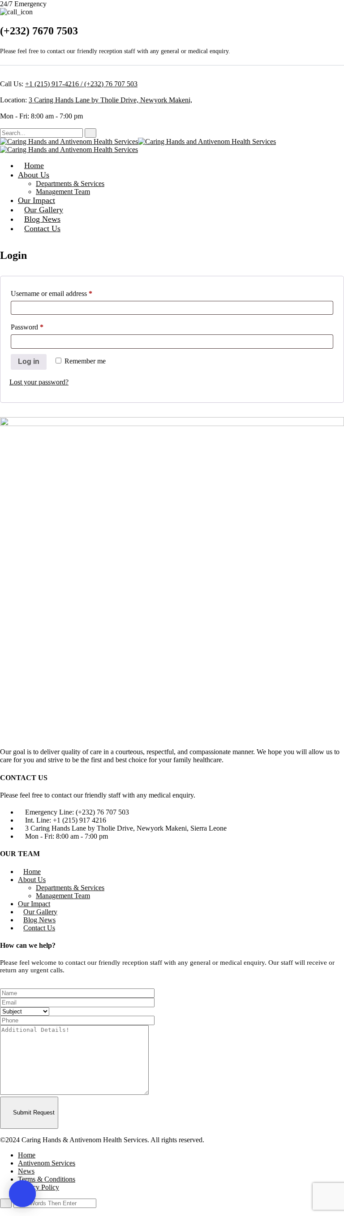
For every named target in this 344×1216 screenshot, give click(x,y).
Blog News (42, 219)
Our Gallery (43, 209)
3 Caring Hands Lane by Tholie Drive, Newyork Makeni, (110, 100)
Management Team (63, 191)
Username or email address (64, 293)
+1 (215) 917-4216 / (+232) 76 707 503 (81, 84)
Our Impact (36, 200)
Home (34, 165)
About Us (33, 174)
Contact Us (42, 228)
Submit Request (33, 1112)
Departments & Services (70, 183)
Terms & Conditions (46, 1179)
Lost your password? (39, 382)
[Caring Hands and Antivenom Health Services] (69, 141)
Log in (28, 361)
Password (40, 327)
